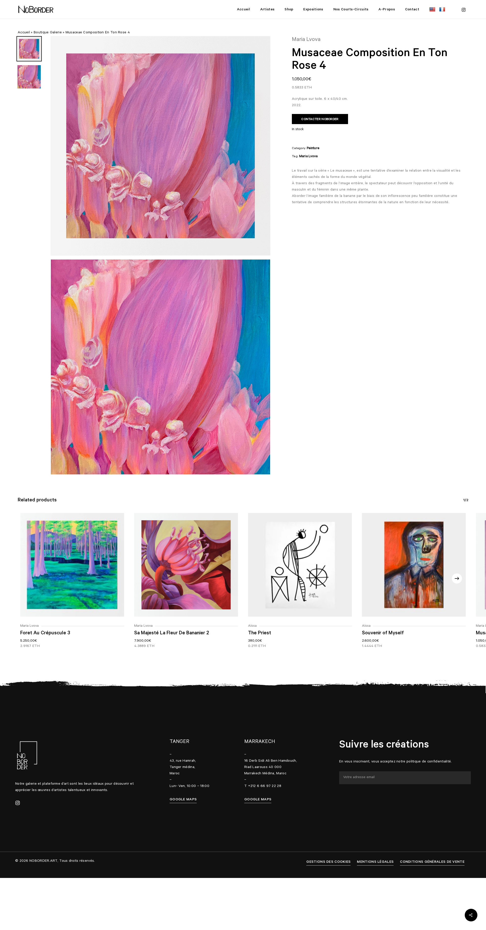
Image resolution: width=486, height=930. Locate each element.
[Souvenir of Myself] (414, 565)
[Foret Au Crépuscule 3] (72, 565)
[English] (433, 9)
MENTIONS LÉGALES (375, 862)
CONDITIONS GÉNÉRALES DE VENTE (432, 862)
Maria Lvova (308, 156)
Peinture (313, 148)
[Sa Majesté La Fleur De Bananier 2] (186, 565)
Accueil (24, 33)
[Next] (457, 578)
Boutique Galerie (48, 33)
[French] (443, 9)
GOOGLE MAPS (183, 800)
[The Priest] (300, 565)
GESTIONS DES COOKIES (328, 862)
